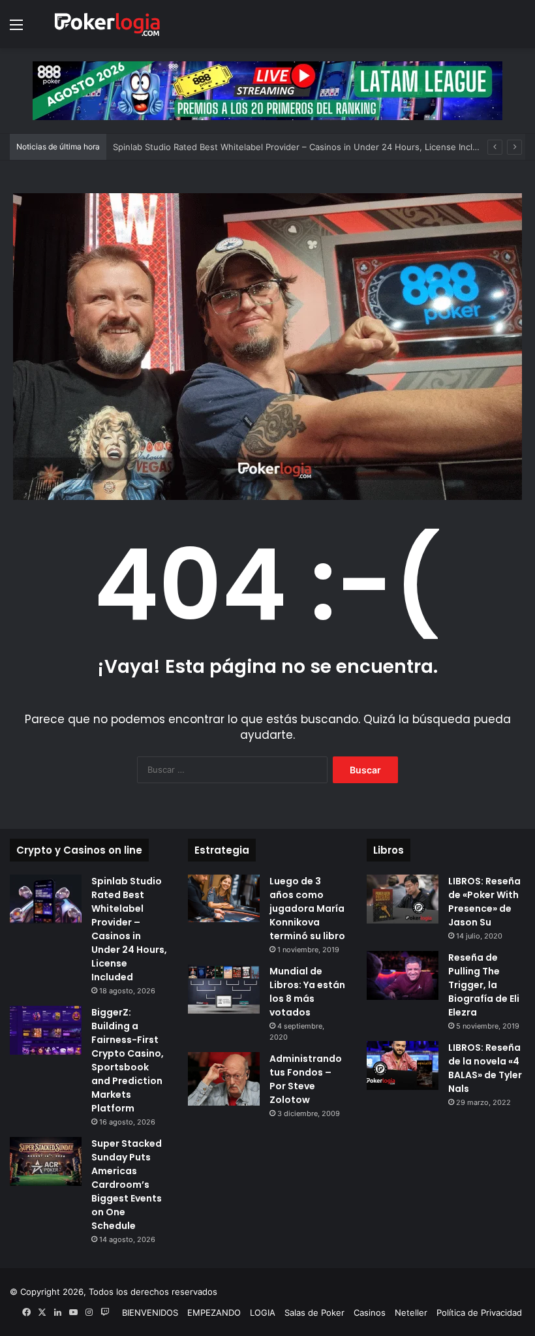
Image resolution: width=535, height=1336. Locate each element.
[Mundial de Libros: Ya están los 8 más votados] (224, 989)
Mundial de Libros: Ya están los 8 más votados (307, 992)
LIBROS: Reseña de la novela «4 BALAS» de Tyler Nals (485, 1068)
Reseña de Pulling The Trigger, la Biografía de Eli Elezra (483, 985)
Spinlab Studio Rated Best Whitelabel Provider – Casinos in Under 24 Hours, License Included (303, 147)
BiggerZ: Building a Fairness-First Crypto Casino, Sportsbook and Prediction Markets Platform (127, 1060)
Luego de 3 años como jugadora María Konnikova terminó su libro (307, 908)
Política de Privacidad (479, 1312)
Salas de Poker (314, 1312)
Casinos (370, 1312)
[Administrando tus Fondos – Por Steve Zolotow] (224, 1079)
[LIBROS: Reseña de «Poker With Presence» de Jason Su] (402, 899)
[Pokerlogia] (108, 24)
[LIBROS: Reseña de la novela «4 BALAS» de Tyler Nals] (402, 1065)
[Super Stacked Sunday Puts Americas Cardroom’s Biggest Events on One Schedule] (46, 1161)
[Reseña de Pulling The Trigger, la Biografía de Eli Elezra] (402, 975)
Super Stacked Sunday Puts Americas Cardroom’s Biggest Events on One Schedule (126, 1184)
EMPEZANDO (214, 1312)
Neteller (411, 1312)
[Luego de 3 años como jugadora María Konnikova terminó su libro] (224, 898)
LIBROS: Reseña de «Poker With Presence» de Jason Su (484, 902)
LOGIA (262, 1312)
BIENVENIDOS (150, 1312)
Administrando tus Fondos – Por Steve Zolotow (305, 1079)
